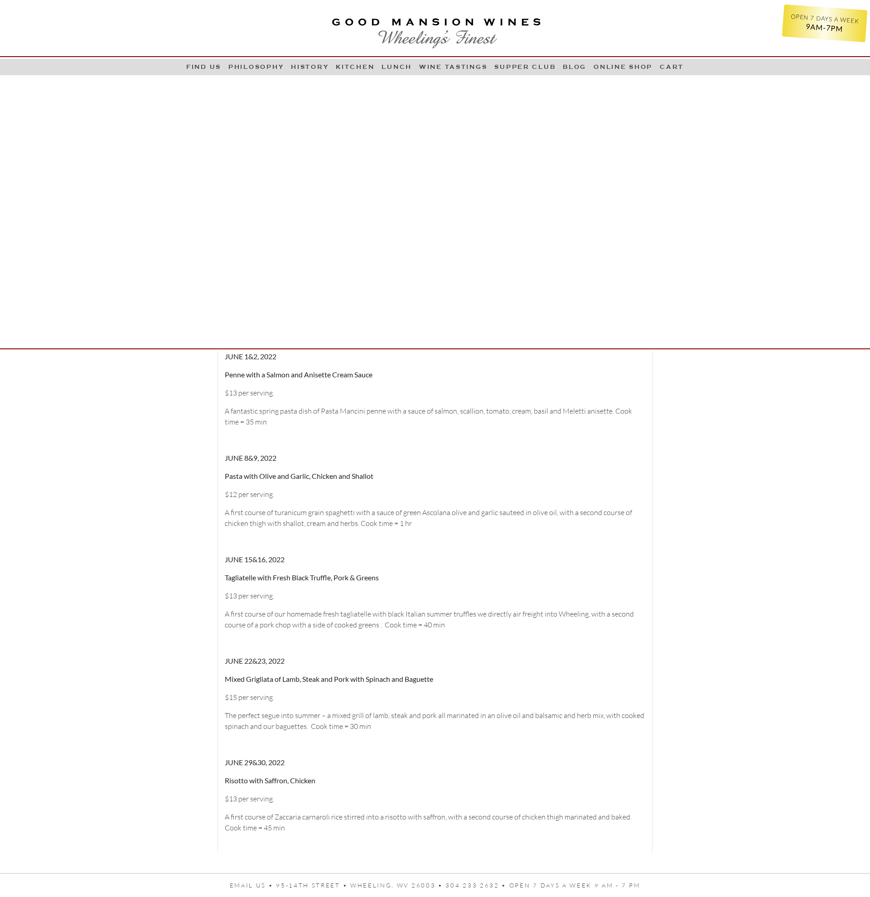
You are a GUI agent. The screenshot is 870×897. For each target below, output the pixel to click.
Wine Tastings (453, 66)
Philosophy (256, 66)
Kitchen (355, 66)
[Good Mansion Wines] (435, 30)
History (310, 66)
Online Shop (623, 66)
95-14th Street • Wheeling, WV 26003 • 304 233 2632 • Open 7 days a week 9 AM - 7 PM (458, 885)
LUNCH (397, 66)
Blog (574, 66)
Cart (672, 66)
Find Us (203, 66)
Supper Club (525, 66)
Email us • (253, 885)
